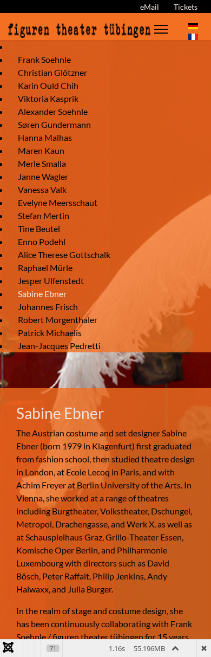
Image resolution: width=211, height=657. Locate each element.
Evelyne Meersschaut (57, 202)
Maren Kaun (41, 150)
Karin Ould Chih (48, 85)
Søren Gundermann (54, 124)
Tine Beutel (39, 228)
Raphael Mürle (45, 267)
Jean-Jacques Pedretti (59, 345)
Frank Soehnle (44, 59)
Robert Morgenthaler (57, 319)
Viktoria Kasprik (48, 98)
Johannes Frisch (48, 306)
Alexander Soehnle (53, 111)
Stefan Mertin (43, 215)
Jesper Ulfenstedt (51, 280)
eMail (149, 6)
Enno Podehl (41, 241)
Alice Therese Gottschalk (64, 254)
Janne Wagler (43, 176)
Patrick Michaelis (50, 332)
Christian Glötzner (52, 72)
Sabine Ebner (42, 293)
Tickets (185, 6)
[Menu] (161, 29)
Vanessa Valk (42, 189)
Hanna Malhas (45, 137)
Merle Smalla (42, 163)
